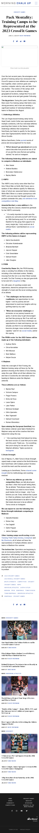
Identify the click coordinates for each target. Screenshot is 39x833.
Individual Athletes (11, 587)
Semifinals (20, 590)
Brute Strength (10, 581)
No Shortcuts (7, 540)
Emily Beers (12, 647)
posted (23, 140)
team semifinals (10, 593)
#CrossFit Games (12, 618)
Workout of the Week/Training (28, 806)
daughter (16, 281)
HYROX (10, 800)
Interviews (28, 803)
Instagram (10, 451)
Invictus (20, 538)
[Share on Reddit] (20, 41)
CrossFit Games (19, 12)
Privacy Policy (25, 829)
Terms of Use (13, 829)
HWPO (19, 584)
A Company (35, 819)
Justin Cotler (25, 587)
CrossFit (31, 581)
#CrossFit (9, 731)
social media (27, 331)
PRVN (13, 590)
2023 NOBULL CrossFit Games (14, 579)
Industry (29, 800)
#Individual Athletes (13, 673)
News (10, 798)
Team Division (30, 590)
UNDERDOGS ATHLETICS (25, 593)
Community (10, 803)
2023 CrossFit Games (11, 576)
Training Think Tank (9, 538)
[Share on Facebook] (13, 41)
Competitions (10, 805)
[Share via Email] (24, 41)
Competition (22, 581)
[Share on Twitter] (17, 41)
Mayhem (7, 590)
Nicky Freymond (25, 35)
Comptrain (28, 538)
